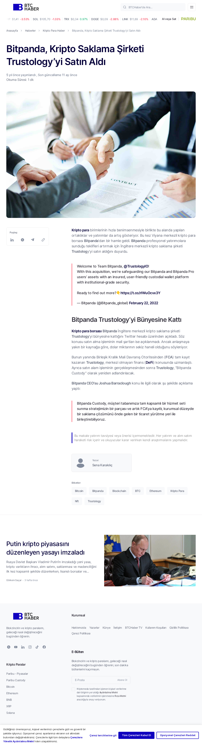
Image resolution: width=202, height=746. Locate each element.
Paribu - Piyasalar (17, 673)
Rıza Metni (120, 696)
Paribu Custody (15, 680)
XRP (8, 706)
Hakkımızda (79, 627)
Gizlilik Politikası (179, 627)
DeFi (149, 362)
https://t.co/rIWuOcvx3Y (141, 292)
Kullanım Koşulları (155, 627)
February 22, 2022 (143, 302)
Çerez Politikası (81, 633)
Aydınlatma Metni (108, 692)
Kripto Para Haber (54, 30)
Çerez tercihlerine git (103, 735)
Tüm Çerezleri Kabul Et (136, 735)
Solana (10, 713)
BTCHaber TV (133, 627)
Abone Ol (122, 680)
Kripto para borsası (87, 330)
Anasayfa (12, 30)
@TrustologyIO (136, 266)
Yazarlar (94, 627)
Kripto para (80, 230)
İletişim (117, 627)
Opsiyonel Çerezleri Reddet (177, 735)
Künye (106, 627)
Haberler (30, 30)
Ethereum (12, 693)
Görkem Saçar (14, 580)
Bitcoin (10, 687)
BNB (9, 700)
